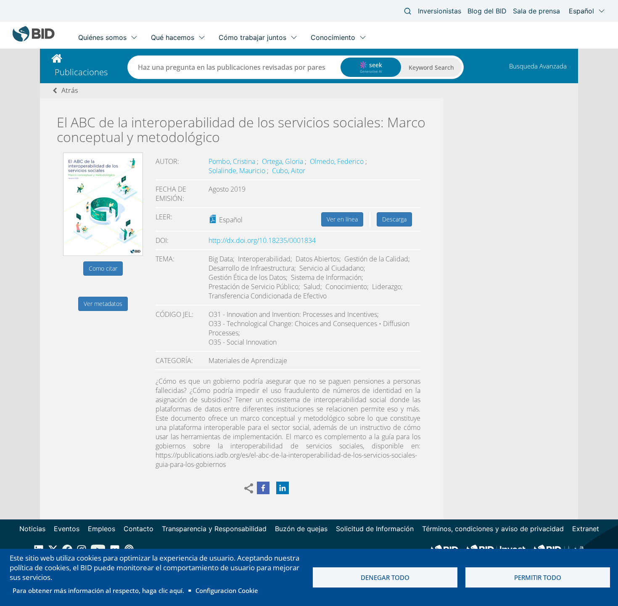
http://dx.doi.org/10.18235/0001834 (262, 240)
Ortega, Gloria (283, 161)
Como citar (103, 268)
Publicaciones (81, 72)
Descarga (394, 219)
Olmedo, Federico (337, 161)
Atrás (69, 90)
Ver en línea (342, 219)
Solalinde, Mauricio (238, 170)
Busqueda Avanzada (538, 66)
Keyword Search (431, 67)
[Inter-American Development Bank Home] (34, 40)
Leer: (164, 216)
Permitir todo (537, 577)
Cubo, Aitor (288, 170)
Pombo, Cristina (233, 161)
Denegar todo (385, 577)
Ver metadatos (103, 304)
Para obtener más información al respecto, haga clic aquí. (98, 590)
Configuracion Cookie (226, 590)
